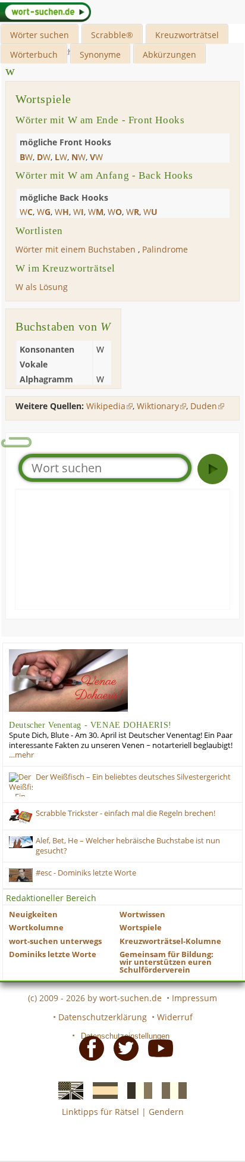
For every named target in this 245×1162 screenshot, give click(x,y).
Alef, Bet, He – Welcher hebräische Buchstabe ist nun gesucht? (128, 845)
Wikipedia (105, 406)
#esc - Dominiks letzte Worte (86, 873)
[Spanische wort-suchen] (102, 1089)
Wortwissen (142, 914)
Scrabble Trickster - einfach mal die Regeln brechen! (125, 813)
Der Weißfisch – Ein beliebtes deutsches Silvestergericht (133, 777)
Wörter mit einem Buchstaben (75, 249)
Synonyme (100, 54)
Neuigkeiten (33, 914)
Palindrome (165, 249)
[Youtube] (157, 1047)
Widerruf (175, 1017)
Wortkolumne (36, 928)
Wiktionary (158, 406)
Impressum (194, 998)
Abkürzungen (169, 54)
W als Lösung (41, 286)
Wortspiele (141, 928)
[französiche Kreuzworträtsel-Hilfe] (136, 1089)
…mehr (21, 755)
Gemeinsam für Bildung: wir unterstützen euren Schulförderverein (166, 961)
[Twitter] (122, 1047)
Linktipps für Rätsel (100, 1111)
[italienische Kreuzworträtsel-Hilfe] (171, 1089)
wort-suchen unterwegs (55, 941)
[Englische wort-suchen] (67, 1089)
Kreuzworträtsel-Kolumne (170, 941)
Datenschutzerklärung (102, 1017)
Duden (203, 406)
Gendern (166, 1111)
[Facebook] (88, 1047)
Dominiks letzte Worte (52, 954)
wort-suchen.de (130, 998)
